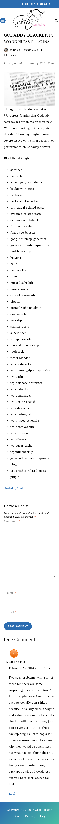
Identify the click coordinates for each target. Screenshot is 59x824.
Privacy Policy (35, 816)
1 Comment (10, 55)
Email (11, 612)
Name (11, 592)
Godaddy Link (14, 488)
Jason (13, 661)
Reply (13, 793)
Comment (12, 521)
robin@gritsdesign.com (36, 4)
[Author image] (6, 50)
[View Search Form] (56, 21)
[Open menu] (3, 20)
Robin (16, 49)
